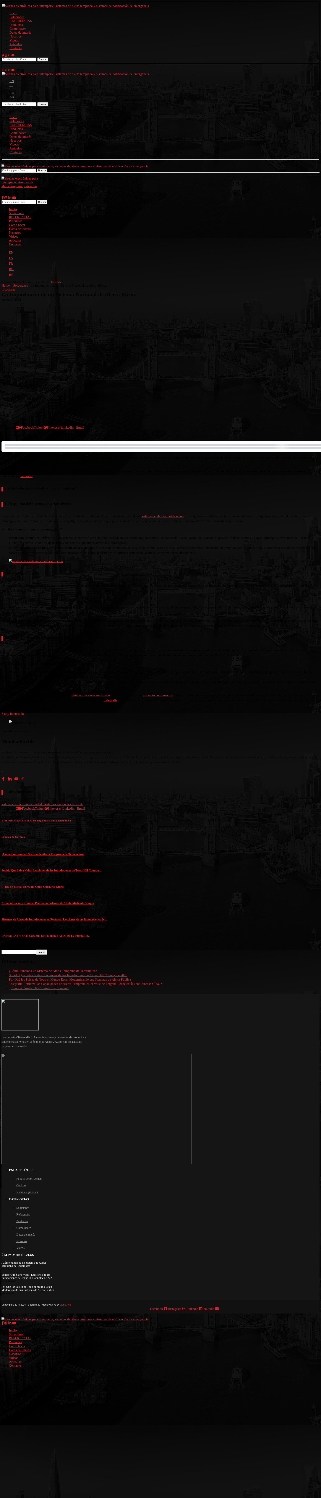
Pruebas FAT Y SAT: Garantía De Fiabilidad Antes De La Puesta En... (45, 935)
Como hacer (17, 28)
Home (5, 285)
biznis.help (56, 282)
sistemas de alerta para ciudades (23, 804)
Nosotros (15, 36)
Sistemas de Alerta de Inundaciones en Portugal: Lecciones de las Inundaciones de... (54, 919)
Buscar (42, 59)
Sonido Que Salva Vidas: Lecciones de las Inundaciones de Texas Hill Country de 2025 (68, 975)
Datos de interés (20, 32)
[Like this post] (18, 427)
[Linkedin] (9, 55)
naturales (26, 476)
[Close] (2, 174)
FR (11, 89)
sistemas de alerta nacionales (91, 695)
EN (11, 81)
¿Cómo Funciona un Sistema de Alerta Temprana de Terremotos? (42, 854)
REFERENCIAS (20, 21)
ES (11, 85)
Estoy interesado (13, 713)
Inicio (13, 13)
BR (11, 97)
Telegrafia (110, 700)
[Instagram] (6, 55)
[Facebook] (3, 55)
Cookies (21, 1185)
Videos (14, 40)
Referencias (23, 1214)
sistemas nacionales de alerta (64, 804)
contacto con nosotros (158, 695)
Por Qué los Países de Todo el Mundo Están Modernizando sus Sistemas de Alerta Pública (70, 979)
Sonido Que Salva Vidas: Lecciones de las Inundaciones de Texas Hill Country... (51, 870)
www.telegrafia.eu (27, 1192)
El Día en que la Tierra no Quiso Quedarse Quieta (32, 886)
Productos (16, 25)
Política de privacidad (29, 1178)
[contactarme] (3, 770)
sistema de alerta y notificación (163, 516)
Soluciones (16, 17)
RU (11, 93)
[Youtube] (12, 55)
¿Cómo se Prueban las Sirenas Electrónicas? (39, 988)
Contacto (15, 48)
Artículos (15, 44)
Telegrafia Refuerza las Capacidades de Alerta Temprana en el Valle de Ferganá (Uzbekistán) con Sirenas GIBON (86, 984)
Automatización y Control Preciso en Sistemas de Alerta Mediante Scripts (47, 903)
